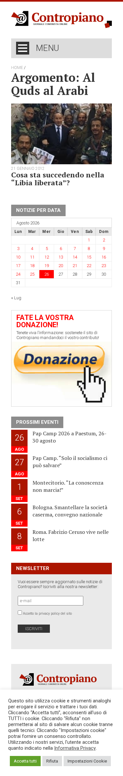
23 (103, 265)
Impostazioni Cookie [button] (87, 761)
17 (18, 265)
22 (89, 265)
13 (60, 257)
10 (18, 257)
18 (32, 265)
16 (103, 257)
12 (46, 257)
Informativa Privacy (75, 748)
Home (17, 67)
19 (46, 265)
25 (32, 274)
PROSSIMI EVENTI (37, 422)
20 (60, 265)
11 (32, 257)
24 (18, 274)
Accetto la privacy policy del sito (47, 613)
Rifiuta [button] (52, 761)
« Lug (16, 297)
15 (89, 257)
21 (74, 265)
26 (46, 274)
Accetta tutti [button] (25, 761)
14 (74, 257)
